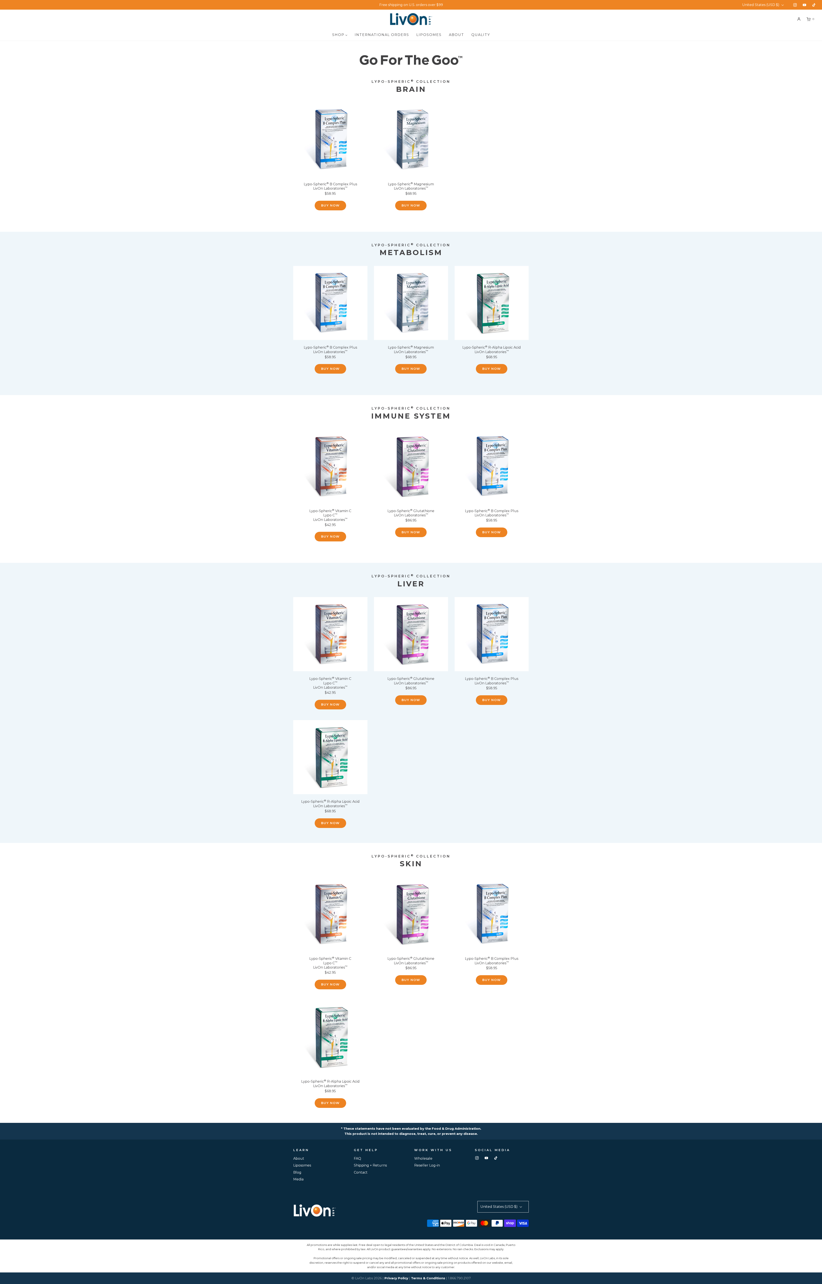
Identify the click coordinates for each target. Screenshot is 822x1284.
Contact (361, 1172)
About (298, 1158)
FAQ (357, 1158)
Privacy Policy (396, 1278)
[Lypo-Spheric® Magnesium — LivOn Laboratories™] (411, 140)
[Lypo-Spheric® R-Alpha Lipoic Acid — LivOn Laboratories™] (491, 303)
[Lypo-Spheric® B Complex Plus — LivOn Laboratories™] (330, 140)
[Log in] (798, 19)
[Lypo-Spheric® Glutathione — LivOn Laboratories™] (411, 466)
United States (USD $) (761, 5)
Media (298, 1179)
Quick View (330, 169)
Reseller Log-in (427, 1165)
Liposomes (302, 1165)
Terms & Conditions (428, 1278)
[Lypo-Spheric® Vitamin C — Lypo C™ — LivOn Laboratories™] (330, 466)
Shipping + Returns (370, 1165)
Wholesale (423, 1158)
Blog (297, 1172)
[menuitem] (340, 35)
